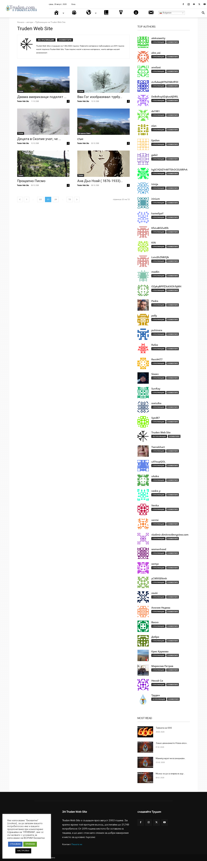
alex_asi (155, 52)
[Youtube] (204, 4)
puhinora (156, 330)
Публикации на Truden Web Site (50, 22)
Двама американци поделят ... (41, 97)
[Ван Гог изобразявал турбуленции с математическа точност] (103, 80)
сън (80, 139)
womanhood (158, 549)
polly (154, 315)
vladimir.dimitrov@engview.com (169, 534)
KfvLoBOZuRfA (160, 228)
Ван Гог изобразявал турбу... (99, 97)
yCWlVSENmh (159, 578)
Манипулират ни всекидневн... (171, 758)
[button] (203, 13)
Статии (20, 91)
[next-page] (77, 199)
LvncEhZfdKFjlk (160, 257)
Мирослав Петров (162, 666)
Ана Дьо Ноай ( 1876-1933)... (100, 181)
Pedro (154, 301)
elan (154, 125)
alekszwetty (158, 38)
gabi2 (154, 155)
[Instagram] (188, 4)
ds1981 (155, 111)
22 (40, 199)
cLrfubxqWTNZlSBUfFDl (164, 82)
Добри (155, 636)
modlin (155, 271)
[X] (199, 4)
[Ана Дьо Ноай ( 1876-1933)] (103, 164)
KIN (153, 242)
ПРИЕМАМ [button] (30, 844)
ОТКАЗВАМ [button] (15, 844)
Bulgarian (166, 13)
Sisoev (155, 374)
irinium (155, 198)
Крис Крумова (160, 651)
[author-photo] (28, 46)
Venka (155, 505)
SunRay (155, 388)
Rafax (154, 344)
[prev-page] (20, 199)
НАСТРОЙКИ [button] (23, 851)
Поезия (20, 175)
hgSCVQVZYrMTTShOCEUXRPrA (169, 169)
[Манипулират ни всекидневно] (145, 762)
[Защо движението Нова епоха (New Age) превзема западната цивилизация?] (145, 747)
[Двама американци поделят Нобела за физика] (43, 80)
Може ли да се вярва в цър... (170, 773)
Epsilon (155, 140)
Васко (154, 622)
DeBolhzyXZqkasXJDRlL (164, 96)
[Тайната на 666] (145, 731)
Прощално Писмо (31, 181)
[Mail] (193, 4)
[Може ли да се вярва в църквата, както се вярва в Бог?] (145, 777)
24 (55, 199)
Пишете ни (76, 844)
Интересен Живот (84, 133)
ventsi (154, 520)
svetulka (156, 403)
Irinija (154, 184)
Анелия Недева (160, 607)
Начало (20, 22)
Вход (73, 4)
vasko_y (155, 490)
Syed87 (155, 417)
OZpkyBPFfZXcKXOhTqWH (166, 286)
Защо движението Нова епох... (172, 743)
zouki (154, 593)
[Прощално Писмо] (43, 164)
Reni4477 (157, 359)
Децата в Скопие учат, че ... (39, 139)
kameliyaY (157, 213)
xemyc (155, 563)
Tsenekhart (158, 447)
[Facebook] (183, 4)
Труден (155, 695)
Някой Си (157, 680)
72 (70, 199)
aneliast (156, 67)
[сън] (103, 122)
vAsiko (155, 476)
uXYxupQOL (158, 461)
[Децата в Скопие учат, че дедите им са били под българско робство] (43, 122)
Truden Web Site (23, 101)
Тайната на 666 (164, 728)
